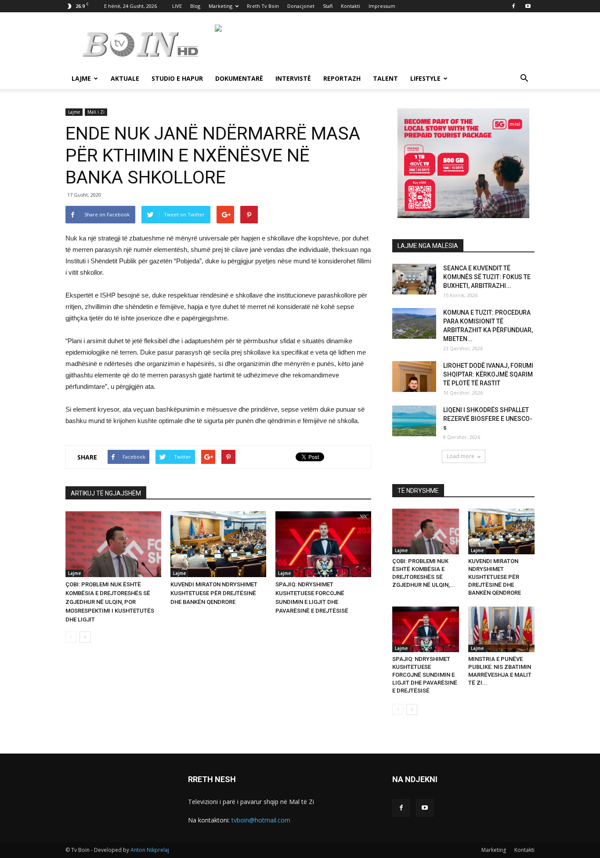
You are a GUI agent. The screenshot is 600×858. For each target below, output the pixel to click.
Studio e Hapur (177, 78)
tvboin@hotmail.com (260, 820)
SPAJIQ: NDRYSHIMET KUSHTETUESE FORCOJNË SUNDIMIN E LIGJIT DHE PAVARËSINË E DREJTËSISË (424, 675)
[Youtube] (528, 6)
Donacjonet (300, 6)
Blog (195, 6)
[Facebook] (513, 6)
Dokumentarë (239, 78)
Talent (385, 78)
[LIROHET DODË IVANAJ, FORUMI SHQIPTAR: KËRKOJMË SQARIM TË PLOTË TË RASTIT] (414, 376)
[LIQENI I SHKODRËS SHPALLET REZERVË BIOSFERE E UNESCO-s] (414, 421)
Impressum (382, 6)
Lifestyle (425, 78)
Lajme (81, 78)
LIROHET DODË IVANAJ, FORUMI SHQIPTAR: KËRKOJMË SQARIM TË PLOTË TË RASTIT (488, 374)
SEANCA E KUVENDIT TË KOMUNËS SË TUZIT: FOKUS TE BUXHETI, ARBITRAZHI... (487, 277)
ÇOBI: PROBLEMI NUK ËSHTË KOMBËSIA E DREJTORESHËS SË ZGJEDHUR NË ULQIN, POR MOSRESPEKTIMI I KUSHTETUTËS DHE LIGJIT (109, 602)
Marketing (220, 6)
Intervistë (293, 78)
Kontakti (350, 6)
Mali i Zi (96, 112)
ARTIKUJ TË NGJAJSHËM (106, 493)
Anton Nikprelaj (149, 850)
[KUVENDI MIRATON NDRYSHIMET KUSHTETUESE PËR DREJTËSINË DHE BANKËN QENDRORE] (218, 544)
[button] (524, 79)
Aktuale (125, 78)
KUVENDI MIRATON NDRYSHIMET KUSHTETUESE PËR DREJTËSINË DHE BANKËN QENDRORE (213, 593)
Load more (460, 456)
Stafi (328, 6)
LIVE (177, 6)
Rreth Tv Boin (263, 6)
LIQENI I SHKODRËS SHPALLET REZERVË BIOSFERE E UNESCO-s (487, 418)
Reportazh (342, 78)
